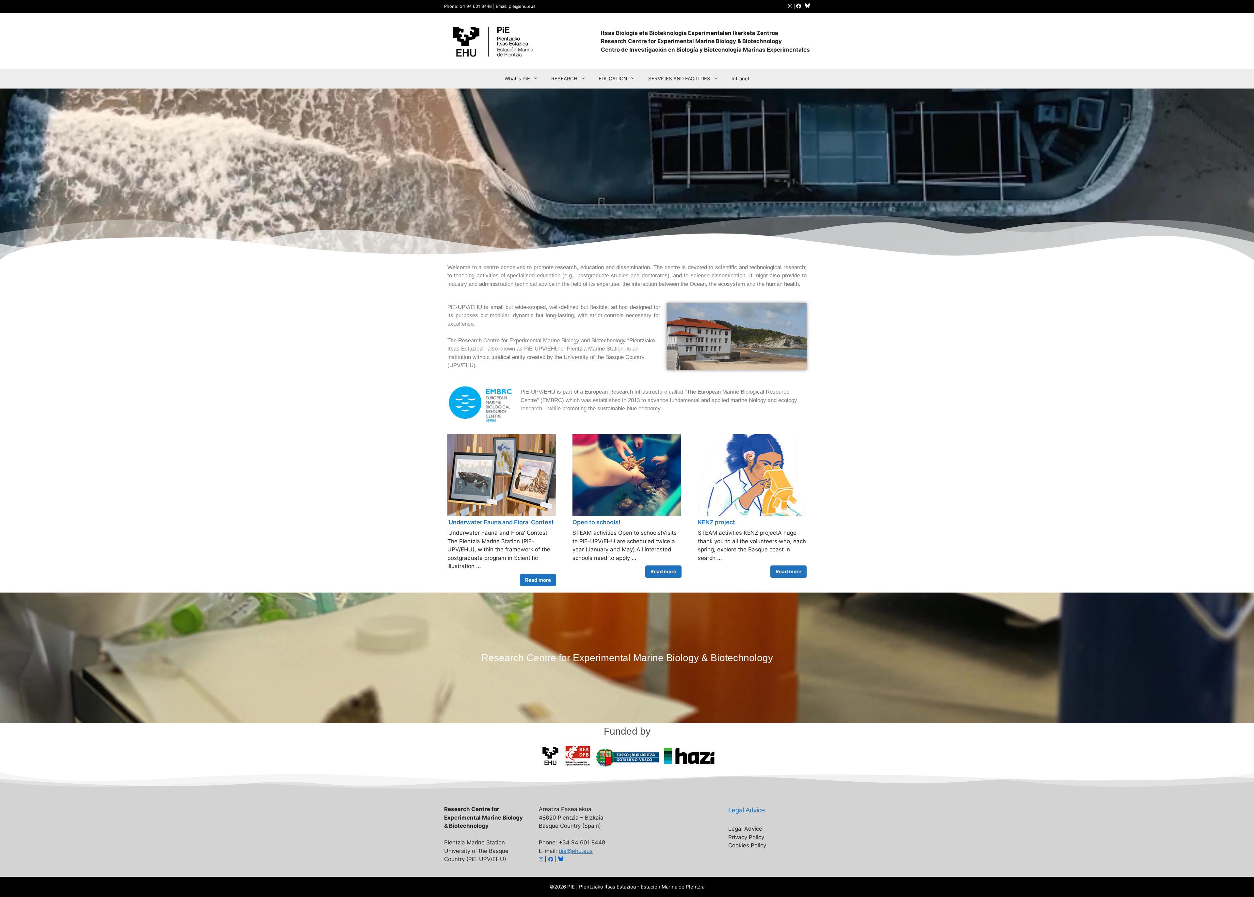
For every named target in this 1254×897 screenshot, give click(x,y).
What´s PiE (517, 78)
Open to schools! (596, 522)
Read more (538, 580)
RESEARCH (564, 78)
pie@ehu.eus (576, 851)
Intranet (740, 78)
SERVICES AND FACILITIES (679, 78)
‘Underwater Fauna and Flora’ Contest (500, 522)
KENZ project (716, 522)
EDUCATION (613, 78)
